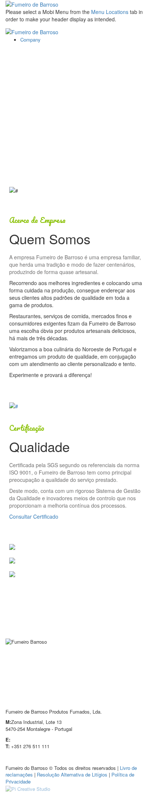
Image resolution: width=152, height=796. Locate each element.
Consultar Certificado (33, 516)
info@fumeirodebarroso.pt (39, 739)
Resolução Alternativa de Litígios (72, 774)
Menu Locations (109, 11)
